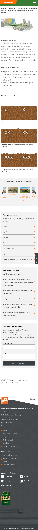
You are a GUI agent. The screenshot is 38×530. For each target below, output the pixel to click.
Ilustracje (5, 237)
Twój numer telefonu (9, 352)
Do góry (32, 399)
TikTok (26, 476)
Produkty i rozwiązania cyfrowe (18, 380)
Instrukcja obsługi (8, 248)
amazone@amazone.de (13, 426)
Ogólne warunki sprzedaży (8, 441)
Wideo (5, 243)
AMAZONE (4, 380)
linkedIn (27, 481)
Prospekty (6, 226)
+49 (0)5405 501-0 (12, 419)
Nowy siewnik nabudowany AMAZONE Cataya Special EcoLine (17, 292)
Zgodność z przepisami (10, 446)
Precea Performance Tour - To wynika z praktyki (17, 259)
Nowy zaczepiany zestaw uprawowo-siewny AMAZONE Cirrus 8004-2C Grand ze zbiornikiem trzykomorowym (18, 282)
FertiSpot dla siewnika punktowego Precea (16, 298)
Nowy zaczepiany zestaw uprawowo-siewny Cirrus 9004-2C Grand (16, 314)
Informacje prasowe (9, 464)
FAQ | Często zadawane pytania (10, 459)
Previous (2, 193)
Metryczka (6, 430)
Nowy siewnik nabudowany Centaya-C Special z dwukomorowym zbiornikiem (18, 305)
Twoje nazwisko (8, 343)
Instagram (8, 481)
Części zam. (6, 253)
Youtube (8, 485)
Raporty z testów (8, 232)
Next (36, 193)
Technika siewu (7, 383)
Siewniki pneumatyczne (20, 383)
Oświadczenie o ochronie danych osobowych (10, 435)
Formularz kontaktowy (10, 455)
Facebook (8, 476)
